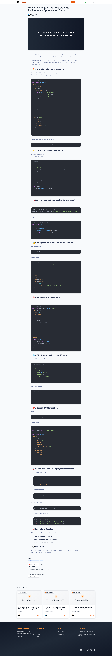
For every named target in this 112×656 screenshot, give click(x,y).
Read (38, 615)
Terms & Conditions (62, 636)
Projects (66, 2)
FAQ (38, 636)
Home (38, 631)
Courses (79, 2)
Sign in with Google (90, 2)
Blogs (73, 2)
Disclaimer (39, 642)
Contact (39, 639)
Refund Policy (61, 634)
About (38, 634)
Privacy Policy (61, 631)
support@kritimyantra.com (87, 631)
